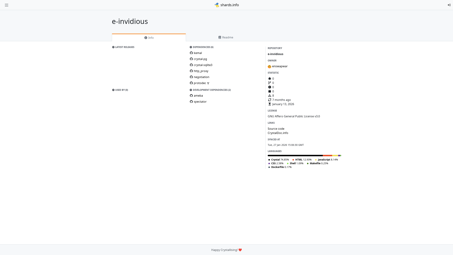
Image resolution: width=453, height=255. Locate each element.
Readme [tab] (227, 37)
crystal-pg (200, 59)
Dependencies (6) (202, 47)
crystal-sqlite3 (203, 65)
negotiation (201, 77)
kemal (198, 53)
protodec (200, 83)
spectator (200, 102)
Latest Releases (124, 47)
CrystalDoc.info (278, 133)
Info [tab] (151, 38)
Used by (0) (121, 89)
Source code (276, 129)
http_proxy (201, 71)
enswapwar (280, 66)
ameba (198, 96)
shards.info (229, 4)
